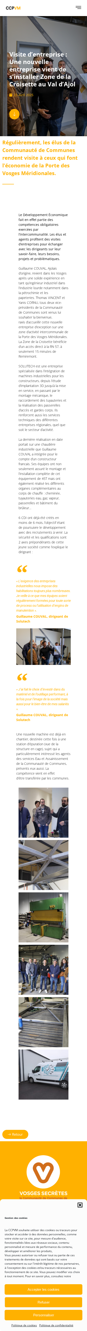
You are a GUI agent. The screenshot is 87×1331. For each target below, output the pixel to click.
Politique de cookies (24, 1325)
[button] (80, 1205)
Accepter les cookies (43, 1289)
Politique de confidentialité (56, 1325)
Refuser (44, 1302)
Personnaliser (43, 1315)
